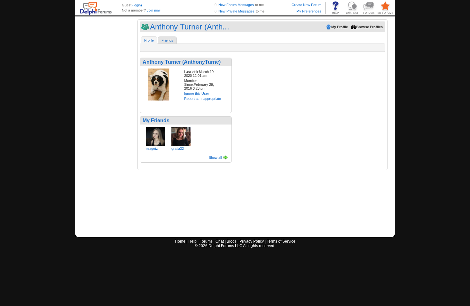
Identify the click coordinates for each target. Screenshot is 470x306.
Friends (167, 40)
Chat (219, 241)
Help (192, 241)
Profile (149, 40)
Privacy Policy (251, 241)
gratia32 (177, 148)
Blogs (232, 241)
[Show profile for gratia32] (181, 135)
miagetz (152, 148)
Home (180, 241)
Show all (215, 157)
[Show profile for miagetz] (155, 135)
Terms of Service (281, 241)
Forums (206, 241)
